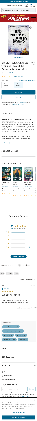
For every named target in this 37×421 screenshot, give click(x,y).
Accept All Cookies (18, 417)
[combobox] (28, 280)
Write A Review (18, 256)
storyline (9, 273)
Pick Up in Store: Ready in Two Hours (19, 1)
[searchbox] (9, 265)
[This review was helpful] (31, 308)
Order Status (8, 375)
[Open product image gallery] (18, 40)
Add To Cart (18, 92)
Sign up (31, 389)
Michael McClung (9, 73)
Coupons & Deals (9, 379)
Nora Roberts (28, 186)
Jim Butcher (16, 186)
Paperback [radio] (7, 85)
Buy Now (18, 97)
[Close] (35, 400)
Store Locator (8, 372)
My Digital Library (18, 104)
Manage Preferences (18, 412)
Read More (5, 143)
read (2, 273)
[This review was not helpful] (35, 308)
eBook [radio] (18, 85)
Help (4, 349)
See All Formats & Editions (27, 80)
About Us (6, 365)
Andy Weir (5, 186)
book (16, 273)
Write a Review (19, 76)
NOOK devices (21, 102)
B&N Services (8, 357)
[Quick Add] (9, 179)
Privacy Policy (25, 396)
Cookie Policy (19, 408)
